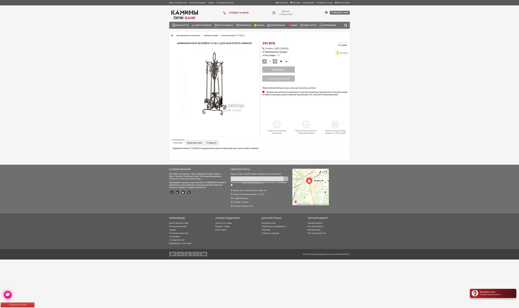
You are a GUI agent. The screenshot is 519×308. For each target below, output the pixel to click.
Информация (329, 25)
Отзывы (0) (212, 143)
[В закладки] (281, 61)
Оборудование (277, 25)
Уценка (260, 25)
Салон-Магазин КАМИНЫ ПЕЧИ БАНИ (337, 254)
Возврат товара (222, 226)
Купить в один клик (279, 79)
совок (292, 88)
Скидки (211, 3)
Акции (294, 25)
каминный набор (274, 88)
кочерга (286, 88)
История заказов (315, 226)
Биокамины (245, 25)
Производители (269, 223)
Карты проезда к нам (178, 3)
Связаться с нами (223, 223)
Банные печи (182, 25)
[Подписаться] (286, 178)
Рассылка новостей (317, 233)
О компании (174, 236)
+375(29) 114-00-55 (239, 12)
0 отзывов (342, 45)
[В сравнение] (286, 61)
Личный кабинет (315, 223)
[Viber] (189, 192)
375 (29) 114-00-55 (241, 202)
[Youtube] (177, 192)
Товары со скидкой (270, 233)
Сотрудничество (176, 240)
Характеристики (194, 143)
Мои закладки (314, 230)
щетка (298, 88)
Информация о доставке (180, 243)
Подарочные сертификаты (274, 226)
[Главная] (171, 35)
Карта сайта (221, 230)
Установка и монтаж (225, 3)
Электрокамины (203, 25)
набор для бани (309, 88)
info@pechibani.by (241, 198)
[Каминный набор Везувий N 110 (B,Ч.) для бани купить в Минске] (214, 82)
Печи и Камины (225, 25)
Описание (177, 143)
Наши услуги (309, 25)
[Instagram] (171, 192)
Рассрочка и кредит (197, 3)
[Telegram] (183, 192)
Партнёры (266, 230)
